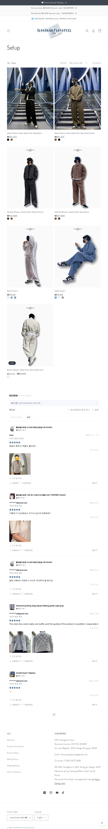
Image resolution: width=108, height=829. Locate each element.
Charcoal (8, 219)
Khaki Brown (12, 140)
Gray (15, 297)
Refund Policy (12, 759)
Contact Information (15, 746)
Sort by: (63, 63)
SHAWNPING (17, 828)
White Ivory (8, 376)
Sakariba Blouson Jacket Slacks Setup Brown (72, 212)
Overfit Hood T (12, 291)
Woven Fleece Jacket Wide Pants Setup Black (24, 133)
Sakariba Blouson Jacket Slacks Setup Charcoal (25, 212)
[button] (8, 31)
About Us (11, 740)
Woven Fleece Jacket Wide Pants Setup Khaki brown (75, 133)
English (40, 817)
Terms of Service (14, 772)
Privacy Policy (13, 753)
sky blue (12, 297)
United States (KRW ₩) (18, 817)
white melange (8, 297)
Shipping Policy (13, 765)
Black (8, 140)
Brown (12, 219)
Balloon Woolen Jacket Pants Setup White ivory (25, 370)
